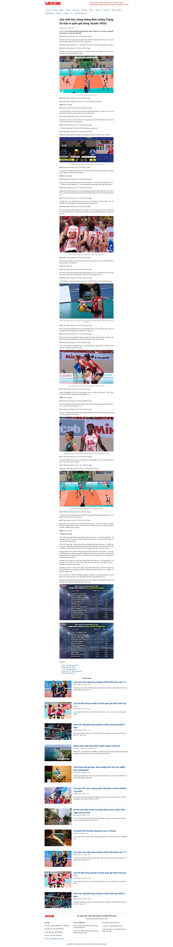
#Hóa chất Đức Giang (68, 667)
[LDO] (58, 689)
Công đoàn (106, 10)
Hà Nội (76, 818)
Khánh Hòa (77, 751)
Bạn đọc (98, 10)
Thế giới (66, 13)
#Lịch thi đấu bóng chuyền (70, 665)
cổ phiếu (110, 836)
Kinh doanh (76, 10)
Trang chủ (48, 10)
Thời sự (91, 10)
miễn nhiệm (103, 776)
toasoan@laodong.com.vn (56, 939)
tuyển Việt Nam (115, 797)
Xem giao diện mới (80, 13)
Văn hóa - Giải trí (116, 10)
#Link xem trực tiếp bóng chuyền (72, 671)
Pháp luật (84, 10)
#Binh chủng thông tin (68, 673)
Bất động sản (50, 13)
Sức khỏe (58, 13)
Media (61, 10)
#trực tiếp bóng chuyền (69, 669)
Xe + (71, 13)
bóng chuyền (63, 33)
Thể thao (68, 10)
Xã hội (55, 10)
